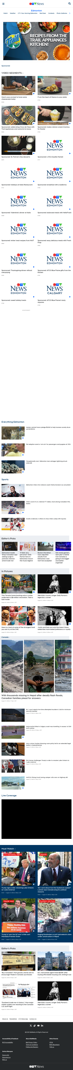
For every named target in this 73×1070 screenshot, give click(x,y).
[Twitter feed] (31, 1025)
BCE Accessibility (7, 1042)
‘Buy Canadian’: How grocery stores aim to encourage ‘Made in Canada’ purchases (18, 974)
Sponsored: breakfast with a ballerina (52, 185)
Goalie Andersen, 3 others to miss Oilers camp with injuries (46, 519)
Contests (51, 13)
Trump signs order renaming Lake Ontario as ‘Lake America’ (18, 889)
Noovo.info (5, 1055)
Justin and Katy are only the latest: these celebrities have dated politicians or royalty (54, 628)
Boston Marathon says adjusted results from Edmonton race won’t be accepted (45, 557)
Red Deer (43, 13)
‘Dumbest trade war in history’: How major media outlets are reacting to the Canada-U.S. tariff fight (18, 1004)
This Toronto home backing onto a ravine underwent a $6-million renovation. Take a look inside (17, 597)
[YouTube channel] (38, 1025)
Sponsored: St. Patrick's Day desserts (16, 157)
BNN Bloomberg (54, 1044)
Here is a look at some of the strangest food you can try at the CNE (18, 628)
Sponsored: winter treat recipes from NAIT (18, 240)
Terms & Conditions (32, 1044)
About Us (5, 1019)
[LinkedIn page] (42, 1025)
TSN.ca (51, 1047)
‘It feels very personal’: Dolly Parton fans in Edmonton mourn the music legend (26, 557)
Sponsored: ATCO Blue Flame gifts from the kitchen (54, 271)
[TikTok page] (34, 1025)
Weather (13, 13)
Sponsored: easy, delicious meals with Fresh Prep (54, 241)
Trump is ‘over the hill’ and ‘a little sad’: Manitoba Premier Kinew (16, 935)
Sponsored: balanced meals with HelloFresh (54, 213)
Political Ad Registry (32, 1047)
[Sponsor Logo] (36, 41)
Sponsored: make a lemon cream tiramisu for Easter (54, 128)
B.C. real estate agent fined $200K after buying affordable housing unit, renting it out (54, 974)
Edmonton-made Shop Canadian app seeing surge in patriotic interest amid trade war (9, 557)
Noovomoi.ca (6, 1057)
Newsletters (13, 1019)
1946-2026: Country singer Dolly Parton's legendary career (52, 596)
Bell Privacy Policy (31, 1042)
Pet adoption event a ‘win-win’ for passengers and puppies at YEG (48, 444)
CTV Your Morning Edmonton (27, 13)
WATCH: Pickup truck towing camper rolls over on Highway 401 (47, 777)
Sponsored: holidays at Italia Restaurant (17, 185)
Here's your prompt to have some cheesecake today (14, 98)
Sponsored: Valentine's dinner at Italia (16, 213)
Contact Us (32, 1019)
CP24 (51, 1042)
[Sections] (3, 4)
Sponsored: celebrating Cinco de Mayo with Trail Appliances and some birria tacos (18, 128)
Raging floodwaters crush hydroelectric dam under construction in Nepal (54, 935)
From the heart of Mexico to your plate (52, 97)
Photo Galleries (62, 13)
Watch (5, 13)
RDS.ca (4, 1059)
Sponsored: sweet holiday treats (14, 300)
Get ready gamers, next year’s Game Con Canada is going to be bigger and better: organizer (63, 558)
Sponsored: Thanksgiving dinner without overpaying (17, 271)
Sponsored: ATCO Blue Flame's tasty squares (51, 301)
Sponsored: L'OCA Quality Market (50, 157)
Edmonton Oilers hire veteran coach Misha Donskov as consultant (48, 485)
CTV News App (23, 1019)
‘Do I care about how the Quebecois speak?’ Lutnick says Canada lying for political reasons (54, 890)
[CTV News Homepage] (36, 4)
